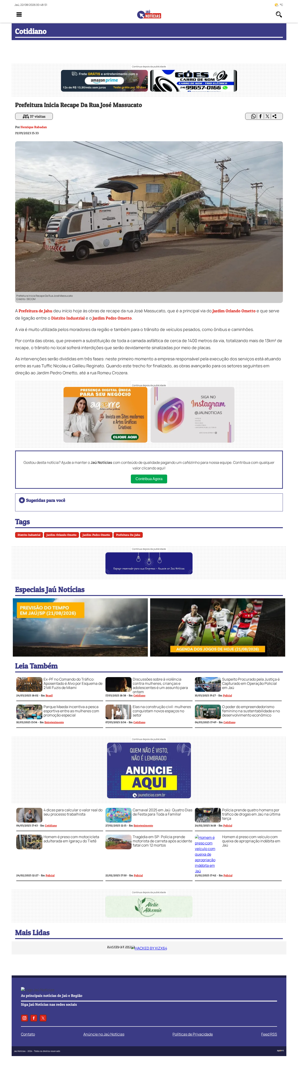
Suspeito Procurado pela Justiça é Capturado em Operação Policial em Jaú (251, 683)
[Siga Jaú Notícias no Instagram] (192, 441)
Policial (227, 695)
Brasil (49, 695)
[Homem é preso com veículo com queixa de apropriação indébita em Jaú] (208, 871)
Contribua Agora (149, 479)
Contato (28, 1034)
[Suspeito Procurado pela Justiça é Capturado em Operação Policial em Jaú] (208, 690)
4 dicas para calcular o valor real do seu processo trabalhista (73, 812)
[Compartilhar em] (274, 116)
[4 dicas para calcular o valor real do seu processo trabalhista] (29, 821)
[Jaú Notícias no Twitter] (43, 1018)
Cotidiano (139, 695)
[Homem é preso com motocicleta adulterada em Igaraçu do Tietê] (29, 847)
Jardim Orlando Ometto (234, 310)
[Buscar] (279, 14)
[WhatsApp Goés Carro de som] (193, 90)
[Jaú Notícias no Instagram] (24, 1018)
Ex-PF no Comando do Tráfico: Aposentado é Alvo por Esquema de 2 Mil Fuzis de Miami (73, 683)
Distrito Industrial (68, 318)
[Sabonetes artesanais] (148, 916)
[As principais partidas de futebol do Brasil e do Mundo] (217, 655)
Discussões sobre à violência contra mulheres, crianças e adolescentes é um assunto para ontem (160, 685)
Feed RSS (269, 1034)
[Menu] (19, 14)
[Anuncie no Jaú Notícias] (149, 796)
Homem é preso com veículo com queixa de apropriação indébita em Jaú (251, 841)
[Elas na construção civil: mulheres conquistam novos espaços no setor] (118, 717)
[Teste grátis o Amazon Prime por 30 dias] (104, 90)
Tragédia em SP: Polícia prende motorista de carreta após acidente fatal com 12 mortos (162, 841)
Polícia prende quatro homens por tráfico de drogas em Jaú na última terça (251, 814)
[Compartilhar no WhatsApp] (253, 116)
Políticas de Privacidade (193, 1034)
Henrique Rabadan (33, 127)
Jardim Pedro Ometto (112, 318)
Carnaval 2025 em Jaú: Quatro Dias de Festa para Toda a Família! (162, 812)
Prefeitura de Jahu (35, 310)
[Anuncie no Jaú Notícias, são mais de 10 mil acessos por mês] (148, 572)
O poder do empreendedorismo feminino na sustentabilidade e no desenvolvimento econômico (251, 711)
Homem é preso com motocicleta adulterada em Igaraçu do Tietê (71, 839)
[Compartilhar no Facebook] (260, 116)
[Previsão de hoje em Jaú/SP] (80, 655)
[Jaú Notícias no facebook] (33, 1018)
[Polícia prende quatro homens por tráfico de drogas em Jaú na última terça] (208, 821)
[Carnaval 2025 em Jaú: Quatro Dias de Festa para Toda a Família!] (118, 821)
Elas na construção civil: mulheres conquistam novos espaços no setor (162, 711)
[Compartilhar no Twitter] (267, 116)
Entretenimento (54, 722)
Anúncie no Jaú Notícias (103, 1034)
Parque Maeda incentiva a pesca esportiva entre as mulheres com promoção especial (71, 711)
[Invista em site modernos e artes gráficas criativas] (105, 441)
